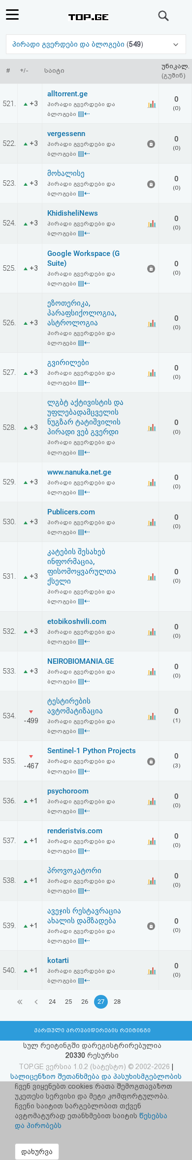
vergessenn (66, 133)
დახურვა (37, 1152)
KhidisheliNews (72, 213)
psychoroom (68, 791)
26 (84, 1001)
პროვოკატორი (74, 870)
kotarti (58, 960)
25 (68, 1001)
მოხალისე (66, 173)
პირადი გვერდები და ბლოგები (69, 44)
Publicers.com (71, 512)
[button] (96, 44)
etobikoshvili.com (76, 621)
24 (52, 1001)
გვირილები (68, 362)
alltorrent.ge (67, 93)
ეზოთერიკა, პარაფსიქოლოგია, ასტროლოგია (81, 313)
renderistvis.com (74, 830)
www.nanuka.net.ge (79, 472)
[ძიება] (164, 16)
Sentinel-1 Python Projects (91, 750)
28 (117, 1001)
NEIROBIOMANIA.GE (80, 661)
